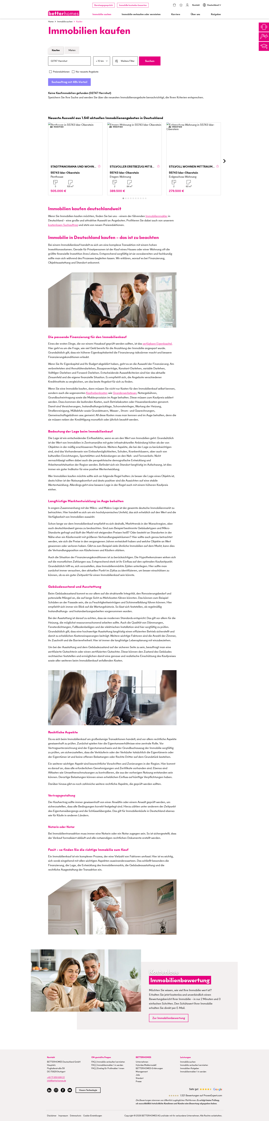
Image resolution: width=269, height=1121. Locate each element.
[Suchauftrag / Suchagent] (174, 5)
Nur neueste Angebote (87, 71)
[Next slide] (224, 161)
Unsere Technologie (88, 1090)
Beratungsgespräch (103, 5)
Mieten (72, 50)
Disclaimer (52, 1115)
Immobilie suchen (65, 21)
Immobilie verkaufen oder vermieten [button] (141, 14)
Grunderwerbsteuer (124, 393)
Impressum (63, 1115)
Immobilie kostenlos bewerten (133, 5)
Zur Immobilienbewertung (168, 1018)
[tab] (123, 198)
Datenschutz (75, 1115)
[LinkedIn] (49, 1090)
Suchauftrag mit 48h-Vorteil (69, 82)
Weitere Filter (127, 61)
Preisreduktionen (61, 71)
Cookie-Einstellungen (92, 1115)
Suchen (149, 61)
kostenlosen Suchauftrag (63, 225)
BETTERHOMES (143, 1057)
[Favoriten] (180, 5)
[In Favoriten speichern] (99, 166)
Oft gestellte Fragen (101, 1057)
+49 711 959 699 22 (56, 1077)
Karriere (175, 14)
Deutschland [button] (213, 5)
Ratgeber (216, 14)
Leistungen (185, 1057)
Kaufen (56, 50)
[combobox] (69, 60)
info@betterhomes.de (56, 1080)
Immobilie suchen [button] (101, 14)
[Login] (187, 5)
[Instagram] (56, 1090)
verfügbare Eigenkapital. (157, 344)
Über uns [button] (195, 14)
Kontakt (196, 5)
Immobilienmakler (157, 216)
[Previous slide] (45, 161)
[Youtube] (69, 1090)
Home (51, 21)
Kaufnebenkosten (97, 393)
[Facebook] (62, 1090)
